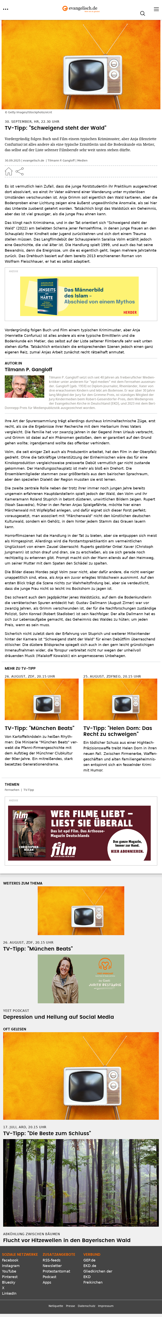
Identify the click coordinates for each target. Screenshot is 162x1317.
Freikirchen (93, 1282)
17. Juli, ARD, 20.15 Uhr (24, 1127)
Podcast (49, 1277)
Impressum (106, 1306)
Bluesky (8, 1282)
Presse (70, 1306)
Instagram (11, 1266)
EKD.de (89, 1266)
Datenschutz (86, 1306)
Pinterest (10, 1277)
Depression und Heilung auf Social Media (58, 1017)
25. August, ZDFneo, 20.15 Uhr (112, 676)
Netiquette (56, 1306)
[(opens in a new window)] (79, 296)
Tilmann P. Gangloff (61, 160)
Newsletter (52, 1266)
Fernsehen (12, 789)
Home (9, 171)
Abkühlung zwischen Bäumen (31, 1234)
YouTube (9, 1271)
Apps (47, 1282)
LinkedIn (9, 1293)
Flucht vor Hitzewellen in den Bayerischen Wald (67, 1240)
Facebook (10, 1260)
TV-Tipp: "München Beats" (39, 728)
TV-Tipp (29, 789)
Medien (82, 160)
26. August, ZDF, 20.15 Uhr (30, 676)
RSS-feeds (51, 1260)
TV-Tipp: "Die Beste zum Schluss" (47, 1133)
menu (5, 9)
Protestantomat (56, 1271)
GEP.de (89, 1260)
